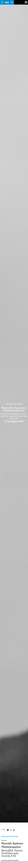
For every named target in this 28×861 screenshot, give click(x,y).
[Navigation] (26, 1)
